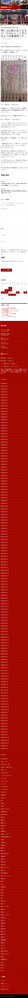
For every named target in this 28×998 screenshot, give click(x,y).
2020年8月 (3, 581)
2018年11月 (4, 640)
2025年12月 (4, 405)
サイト (3, 241)
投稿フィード (4, 983)
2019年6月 (3, 620)
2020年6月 (3, 587)
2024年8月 (3, 450)
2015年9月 (3, 745)
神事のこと (3, 914)
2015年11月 (4, 740)
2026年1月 (3, 403)
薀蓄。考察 (3, 951)
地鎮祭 (2, 831)
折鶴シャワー (4, 867)
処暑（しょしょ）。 (6, 338)
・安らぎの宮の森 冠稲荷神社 (8, 308)
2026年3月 (3, 397)
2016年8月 (3, 715)
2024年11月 (4, 442)
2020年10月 (4, 575)
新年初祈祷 (3, 873)
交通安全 (3, 795)
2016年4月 (3, 726)
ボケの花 (3, 786)
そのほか (3, 27)
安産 (2, 848)
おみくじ (3, 761)
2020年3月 (3, 595)
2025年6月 (3, 422)
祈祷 (2, 909)
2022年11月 (4, 509)
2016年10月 (4, 709)
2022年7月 (3, 520)
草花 (2, 948)
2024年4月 (3, 461)
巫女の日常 (9, 27)
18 (6, 292)
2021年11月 (4, 539)
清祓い (2, 901)
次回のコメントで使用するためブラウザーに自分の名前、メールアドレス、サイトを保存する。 (14, 251)
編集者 (10, 38)
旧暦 (2, 878)
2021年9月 (3, 545)
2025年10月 (4, 411)
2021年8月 (3, 548)
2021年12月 (4, 536)
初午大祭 (3, 814)
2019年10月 (4, 609)
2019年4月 (3, 626)
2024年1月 (3, 470)
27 (14, 294)
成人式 (2, 864)
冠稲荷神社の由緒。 (6, 334)
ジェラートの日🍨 (5, 329)
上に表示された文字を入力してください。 (12, 261)
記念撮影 (3, 959)
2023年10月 (4, 478)
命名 (2, 828)
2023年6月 (3, 489)
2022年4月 (3, 528)
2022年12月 (4, 506)
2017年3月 (3, 695)
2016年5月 (3, 723)
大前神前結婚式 (4, 836)
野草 (2, 965)
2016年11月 (4, 706)
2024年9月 (3, 447)
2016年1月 (3, 734)
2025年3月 (3, 430)
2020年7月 (3, 584)
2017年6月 (3, 687)
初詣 (2, 820)
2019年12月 (4, 603)
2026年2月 (3, 400)
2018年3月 (3, 662)
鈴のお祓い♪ (4, 358)
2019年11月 (4, 606)
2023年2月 (3, 500)
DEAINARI (3, 758)
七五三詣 (3, 346)
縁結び (2, 934)
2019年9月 (3, 612)
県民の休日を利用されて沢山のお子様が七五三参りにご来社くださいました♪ (14, 190)
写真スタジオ (4, 809)
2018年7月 (3, 651)
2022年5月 (3, 525)
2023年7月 (3, 486)
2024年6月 (3, 456)
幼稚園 (2, 856)
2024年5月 (3, 458)
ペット (2, 783)
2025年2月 (3, 433)
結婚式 (2, 928)
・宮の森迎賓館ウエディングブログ (9, 311)
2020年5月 (3, 589)
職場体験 (3, 940)
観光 (2, 956)
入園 (2, 803)
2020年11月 (4, 573)
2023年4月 (3, 495)
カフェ (2, 778)
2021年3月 (3, 561)
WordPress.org (4, 989)
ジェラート (3, 781)
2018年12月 (4, 637)
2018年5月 (3, 656)
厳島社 (2, 825)
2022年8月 (3, 517)
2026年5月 (3, 391)
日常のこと (14, 27)
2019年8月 (3, 614)
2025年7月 (3, 419)
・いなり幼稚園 (4, 315)
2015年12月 (4, 737)
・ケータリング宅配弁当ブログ (8, 316)
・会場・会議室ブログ (6, 312)
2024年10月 (4, 444)
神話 (2, 920)
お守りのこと (4, 764)
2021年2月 (3, 564)
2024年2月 (3, 467)
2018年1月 (3, 667)
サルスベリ (3, 342)
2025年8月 (3, 417)
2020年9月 (3, 578)
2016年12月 (4, 704)
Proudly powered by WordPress (7, 996)
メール (3, 235)
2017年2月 (3, 698)
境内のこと (3, 834)
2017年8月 (3, 681)
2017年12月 (4, 670)
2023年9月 (3, 481)
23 (25, 292)
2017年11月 (4, 673)
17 (2, 292)
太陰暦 (2, 845)
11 (6, 290)
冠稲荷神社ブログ (6, 7)
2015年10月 (4, 743)
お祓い (2, 770)
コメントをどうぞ (15, 38)
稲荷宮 (2, 923)
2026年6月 (3, 389)
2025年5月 (3, 425)
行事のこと (3, 953)
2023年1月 (3, 503)
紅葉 (2, 926)
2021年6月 (3, 553)
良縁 (2, 942)
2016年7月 (3, 718)
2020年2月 (3, 598)
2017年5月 (3, 690)
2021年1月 (3, 567)
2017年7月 (3, 684)
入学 (2, 806)
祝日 (2, 912)
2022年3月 (3, 531)
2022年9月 (3, 514)
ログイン (3, 980)
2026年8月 (3, 383)
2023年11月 (4, 475)
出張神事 (3, 811)
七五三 (2, 792)
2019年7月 (3, 617)
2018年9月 (3, 645)
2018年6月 (3, 653)
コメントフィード (5, 986)
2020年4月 (3, 592)
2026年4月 (3, 394)
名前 (3, 228)
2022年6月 (3, 522)
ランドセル (3, 789)
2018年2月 (3, 665)
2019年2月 (3, 631)
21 (17, 292)
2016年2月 (3, 732)
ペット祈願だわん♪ (5, 363)
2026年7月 (3, 386)
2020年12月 (4, 570)
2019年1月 (3, 634)
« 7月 (2, 298)
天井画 (2, 842)
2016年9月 (3, 712)
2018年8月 (3, 648)
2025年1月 (3, 436)
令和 (6, 27)
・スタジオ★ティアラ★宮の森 (8, 313)
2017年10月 (4, 676)
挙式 (2, 870)
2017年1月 (3, 701)
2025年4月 (3, 428)
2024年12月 (4, 439)
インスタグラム (4, 775)
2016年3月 (3, 729)
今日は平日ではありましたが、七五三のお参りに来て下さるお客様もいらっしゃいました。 (14, 183)
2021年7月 (3, 550)
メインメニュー (26, 7)
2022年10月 (4, 511)
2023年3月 (3, 497)
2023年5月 (3, 492)
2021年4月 (3, 559)
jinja (3, 175)
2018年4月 (3, 659)
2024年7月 (3, 453)
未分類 (2, 887)
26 (10, 294)
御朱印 (2, 862)
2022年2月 (3, 534)
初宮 (2, 817)
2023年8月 (3, 483)
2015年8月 (3, 748)
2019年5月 (3, 623)
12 (10, 290)
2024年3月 (3, 464)
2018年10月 (4, 642)
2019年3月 (3, 628)
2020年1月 (3, 601)
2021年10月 (4, 542)
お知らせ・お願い (5, 767)
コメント (4, 208)
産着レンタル (4, 906)
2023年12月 (4, 472)
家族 (2, 850)
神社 (7, 175)
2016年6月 (3, 720)
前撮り (2, 822)
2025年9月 (3, 414)
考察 (2, 937)
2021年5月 (3, 556)
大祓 (2, 839)
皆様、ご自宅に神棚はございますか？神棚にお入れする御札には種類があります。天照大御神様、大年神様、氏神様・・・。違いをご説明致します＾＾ (14, 370)
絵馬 (2, 931)
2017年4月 (3, 692)
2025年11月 (4, 408)
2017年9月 (3, 679)
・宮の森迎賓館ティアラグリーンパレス (10, 309)
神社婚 (2, 917)
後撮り (2, 859)
